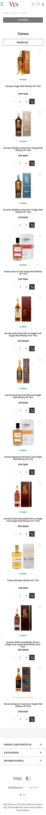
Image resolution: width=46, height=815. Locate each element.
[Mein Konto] (43, 4)
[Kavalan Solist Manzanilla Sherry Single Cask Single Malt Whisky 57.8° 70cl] (23, 494)
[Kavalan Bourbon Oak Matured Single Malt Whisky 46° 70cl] (23, 370)
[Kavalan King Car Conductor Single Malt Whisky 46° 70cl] (23, 679)
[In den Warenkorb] (32, 101)
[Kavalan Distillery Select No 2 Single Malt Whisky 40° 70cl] (23, 185)
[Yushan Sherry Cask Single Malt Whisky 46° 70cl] (23, 247)
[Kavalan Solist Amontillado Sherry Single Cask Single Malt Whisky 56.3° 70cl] (23, 617)
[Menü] (2, 4)
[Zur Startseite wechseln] (13, 4)
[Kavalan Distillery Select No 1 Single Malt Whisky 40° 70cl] (23, 123)
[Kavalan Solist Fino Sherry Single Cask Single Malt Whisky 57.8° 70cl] (23, 309)
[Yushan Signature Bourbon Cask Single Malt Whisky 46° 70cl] (23, 432)
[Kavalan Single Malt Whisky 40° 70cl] (23, 61)
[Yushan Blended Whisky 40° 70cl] (23, 556)
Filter (24, 20)
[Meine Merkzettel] (38, 4)
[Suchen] (33, 4)
